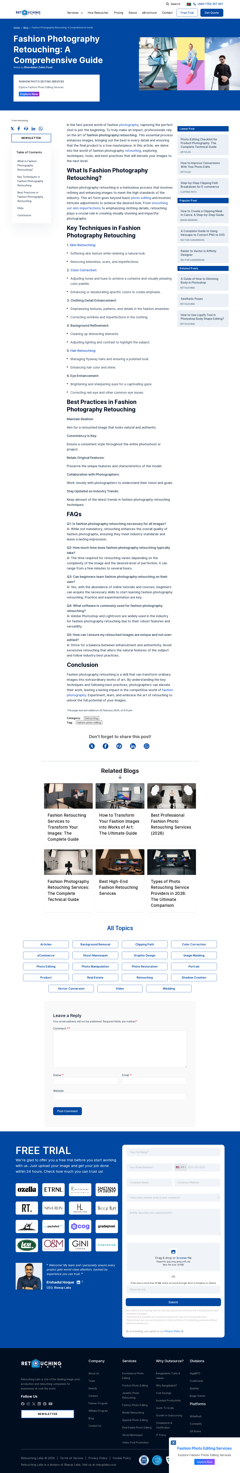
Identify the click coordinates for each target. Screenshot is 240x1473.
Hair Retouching (82, 350)
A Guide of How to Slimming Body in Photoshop (199, 280)
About (132, 12)
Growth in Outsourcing (169, 1415)
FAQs (20, 208)
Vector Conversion (192, 240)
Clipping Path (188, 192)
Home (17, 27)
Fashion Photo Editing (135, 1405)
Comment (61, 1028)
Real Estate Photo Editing (137, 1427)
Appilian (194, 1388)
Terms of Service (71, 1458)
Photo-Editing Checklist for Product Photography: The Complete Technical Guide (199, 143)
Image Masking (189, 220)
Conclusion (24, 215)
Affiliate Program (98, 1410)
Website (58, 1091)
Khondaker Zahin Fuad (38, 67)
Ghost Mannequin (132, 1434)
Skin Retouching (82, 245)
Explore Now (29, 94)
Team (91, 1380)
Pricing (118, 12)
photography (128, 125)
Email (126, 1075)
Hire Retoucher (98, 12)
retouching (133, 150)
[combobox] (180, 1167)
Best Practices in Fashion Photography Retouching (30, 197)
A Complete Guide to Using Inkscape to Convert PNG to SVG (203, 233)
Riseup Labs (62, 1287)
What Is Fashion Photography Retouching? (27, 165)
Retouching (91, 718)
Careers (93, 1395)
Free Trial (187, 12)
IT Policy (161, 1434)
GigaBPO (195, 1373)
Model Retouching (133, 1412)
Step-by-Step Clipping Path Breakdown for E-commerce (200, 184)
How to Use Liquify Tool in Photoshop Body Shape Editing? (202, 316)
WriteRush (196, 1416)
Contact (167, 12)
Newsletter (31, 137)
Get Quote (212, 12)
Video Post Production (135, 1442)
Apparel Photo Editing (135, 1420)
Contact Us (94, 1425)
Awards (92, 1388)
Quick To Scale (165, 1407)
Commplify (196, 1423)
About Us (93, 1373)
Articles (185, 152)
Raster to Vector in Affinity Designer (198, 252)
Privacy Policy (172, 1331)
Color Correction (83, 270)
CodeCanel (196, 1380)
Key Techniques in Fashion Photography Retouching (30, 181)
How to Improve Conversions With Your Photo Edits (200, 164)
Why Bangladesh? (166, 1385)
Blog (25, 27)
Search (175, 4)
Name (58, 1075)
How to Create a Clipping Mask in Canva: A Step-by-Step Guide (202, 213)
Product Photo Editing (135, 1385)
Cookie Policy (122, 1458)
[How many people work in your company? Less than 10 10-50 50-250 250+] (173, 1200)
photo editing (141, 198)
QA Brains (195, 1431)
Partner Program (98, 1403)
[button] (73, 12)
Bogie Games (198, 1395)
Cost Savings (163, 1392)
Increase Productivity (168, 1400)
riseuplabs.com (106, 1464)
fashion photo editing (89, 722)
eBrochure (149, 12)
